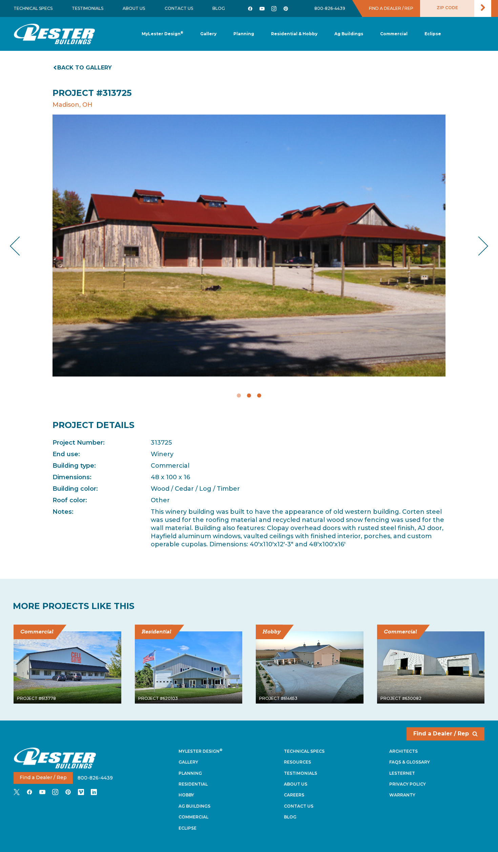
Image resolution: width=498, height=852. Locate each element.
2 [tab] (249, 395)
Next (477, 246)
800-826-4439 (329, 8)
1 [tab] (239, 395)
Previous (20, 246)
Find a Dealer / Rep (441, 733)
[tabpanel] (249, 246)
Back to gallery (84, 67)
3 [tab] (259, 395)
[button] (244, 34)
